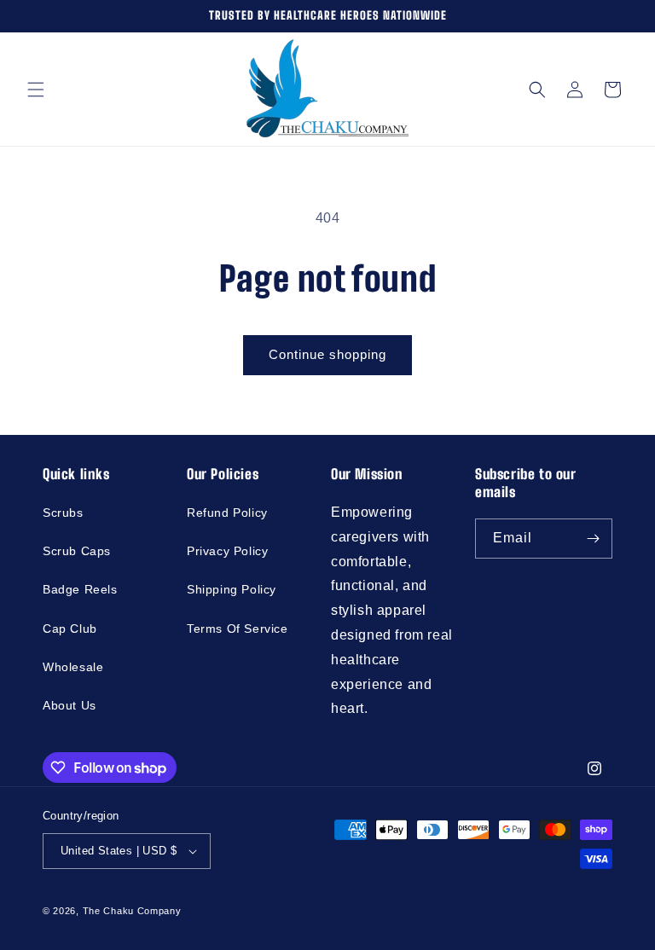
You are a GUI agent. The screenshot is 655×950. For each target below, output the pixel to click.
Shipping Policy (231, 589)
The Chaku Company (132, 911)
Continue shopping (327, 354)
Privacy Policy (227, 551)
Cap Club (70, 628)
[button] (36, 89)
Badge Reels (80, 589)
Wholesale (73, 667)
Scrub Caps (77, 551)
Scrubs (63, 512)
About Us (69, 705)
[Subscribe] (593, 538)
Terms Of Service (237, 628)
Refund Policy (227, 512)
